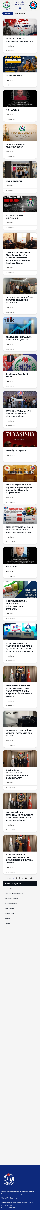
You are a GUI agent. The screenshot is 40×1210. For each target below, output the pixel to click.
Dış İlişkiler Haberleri (11, 903)
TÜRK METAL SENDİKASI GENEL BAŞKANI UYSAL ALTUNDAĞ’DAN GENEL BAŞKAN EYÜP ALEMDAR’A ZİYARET (19, 690)
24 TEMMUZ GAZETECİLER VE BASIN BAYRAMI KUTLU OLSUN (19, 733)
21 (26, 878)
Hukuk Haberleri (9, 908)
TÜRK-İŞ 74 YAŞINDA (16, 450)
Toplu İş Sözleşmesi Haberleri (14, 894)
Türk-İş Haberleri (10, 913)
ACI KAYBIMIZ (12, 110)
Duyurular (8, 923)
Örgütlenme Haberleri (11, 898)
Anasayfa (7, 13)
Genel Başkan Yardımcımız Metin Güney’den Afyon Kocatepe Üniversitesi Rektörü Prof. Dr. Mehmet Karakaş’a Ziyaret (18, 257)
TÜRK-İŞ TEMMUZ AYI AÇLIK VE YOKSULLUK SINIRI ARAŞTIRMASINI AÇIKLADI (19, 529)
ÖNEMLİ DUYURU (14, 76)
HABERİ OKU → (11, 46)
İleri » (31, 878)
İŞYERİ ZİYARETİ (14, 181)
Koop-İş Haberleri (10, 889)
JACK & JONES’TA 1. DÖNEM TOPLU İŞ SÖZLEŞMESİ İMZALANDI (19, 300)
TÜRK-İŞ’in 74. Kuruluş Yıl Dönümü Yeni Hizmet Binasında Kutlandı (18, 413)
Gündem (7, 918)
